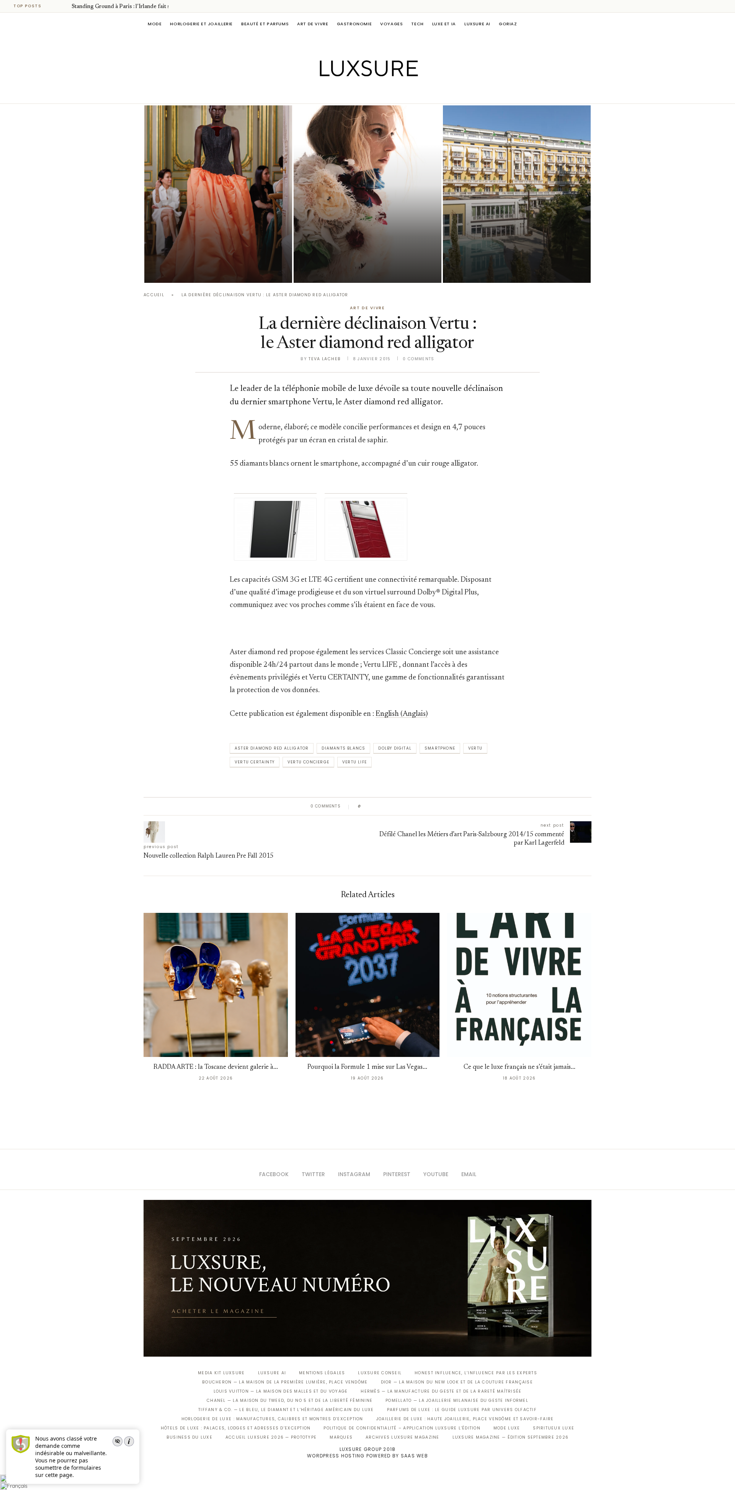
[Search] (587, 24)
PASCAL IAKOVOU (183, 269)
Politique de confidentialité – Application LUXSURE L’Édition (401, 1428)
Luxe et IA (444, 24)
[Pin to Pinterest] (389, 806)
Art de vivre (312, 24)
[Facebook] (341, 92)
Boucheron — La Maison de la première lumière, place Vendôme (285, 1382)
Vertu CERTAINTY (254, 762)
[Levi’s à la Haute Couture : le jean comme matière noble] (367, 194)
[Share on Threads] (411, 806)
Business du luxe (189, 1437)
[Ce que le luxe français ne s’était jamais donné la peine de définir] (519, 985)
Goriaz (508, 24)
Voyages (391, 24)
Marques (341, 1437)
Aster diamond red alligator (272, 748)
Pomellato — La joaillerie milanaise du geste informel (456, 1400)
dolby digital (395, 748)
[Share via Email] (425, 806)
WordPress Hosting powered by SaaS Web (367, 1455)
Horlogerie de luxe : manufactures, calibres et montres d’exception (272, 1419)
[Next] (64, 6)
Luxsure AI (477, 24)
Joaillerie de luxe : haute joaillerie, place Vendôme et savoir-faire (465, 1419)
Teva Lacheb (325, 359)
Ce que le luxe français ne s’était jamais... (519, 1067)
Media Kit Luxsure (221, 1373)
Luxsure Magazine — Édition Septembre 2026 (510, 1437)
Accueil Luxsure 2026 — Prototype (271, 1437)
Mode (155, 24)
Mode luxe (506, 1428)
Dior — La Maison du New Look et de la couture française (457, 1382)
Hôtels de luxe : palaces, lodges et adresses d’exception (236, 1428)
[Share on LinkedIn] (396, 806)
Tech (417, 24)
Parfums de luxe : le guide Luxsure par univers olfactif (462, 1410)
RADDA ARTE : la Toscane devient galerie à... (216, 1067)
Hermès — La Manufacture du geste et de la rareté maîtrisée (441, 1391)
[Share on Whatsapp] (404, 806)
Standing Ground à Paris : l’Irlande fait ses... (125, 7)
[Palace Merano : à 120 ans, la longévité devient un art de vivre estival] (517, 194)
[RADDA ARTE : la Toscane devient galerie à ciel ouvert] (216, 985)
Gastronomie (354, 24)
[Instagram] (362, 92)
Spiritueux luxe (553, 1428)
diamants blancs (343, 748)
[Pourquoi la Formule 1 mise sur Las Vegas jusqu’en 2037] (368, 985)
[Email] (394, 92)
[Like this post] (365, 806)
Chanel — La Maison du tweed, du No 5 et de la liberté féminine (289, 1400)
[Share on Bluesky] (418, 806)
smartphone (440, 748)
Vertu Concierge (308, 762)
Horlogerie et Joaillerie (201, 24)
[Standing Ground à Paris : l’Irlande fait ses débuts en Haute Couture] (218, 194)
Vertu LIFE (354, 762)
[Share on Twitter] (381, 806)
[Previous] (54, 6)
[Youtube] (384, 92)
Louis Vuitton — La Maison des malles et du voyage (281, 1391)
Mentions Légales (322, 1373)
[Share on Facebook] (374, 806)
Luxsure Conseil (380, 1373)
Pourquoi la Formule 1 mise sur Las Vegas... (367, 1067)
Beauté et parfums (265, 24)
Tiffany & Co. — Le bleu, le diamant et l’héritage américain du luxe (286, 1410)
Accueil (154, 295)
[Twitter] (352, 92)
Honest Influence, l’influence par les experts (476, 1373)
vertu (475, 748)
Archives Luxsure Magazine (402, 1437)
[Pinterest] (373, 92)
